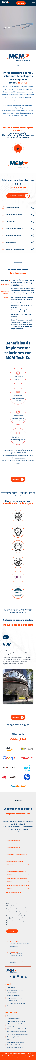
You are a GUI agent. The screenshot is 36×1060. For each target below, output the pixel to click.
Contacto (21, 3)
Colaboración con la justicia (15, 1042)
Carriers (9, 1006)
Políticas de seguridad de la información (15, 1025)
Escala (9, 1039)
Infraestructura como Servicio (16, 1003)
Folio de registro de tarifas (15, 1047)
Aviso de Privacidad (13, 1016)
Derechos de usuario (13, 1018)
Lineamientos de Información (16, 1021)
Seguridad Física (12, 1000)
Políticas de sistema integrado (16, 1031)
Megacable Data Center (14, 998)
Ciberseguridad (11, 993)
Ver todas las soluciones (16, 196)
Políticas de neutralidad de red (16, 1029)
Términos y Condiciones (14, 1037)
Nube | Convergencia (13, 995)
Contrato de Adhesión (14, 1045)
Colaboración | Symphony (15, 990)
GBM (5, 637)
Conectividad (11, 987)
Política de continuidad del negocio (17, 1034)
